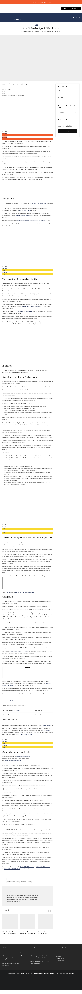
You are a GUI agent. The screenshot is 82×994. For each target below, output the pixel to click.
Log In (64, 8)
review (40, 878)
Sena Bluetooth (16, 710)
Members (16, 19)
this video (8, 592)
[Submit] (22, 84)
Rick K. (32, 25)
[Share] (9, 84)
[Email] (26, 84)
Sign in (60, 90)
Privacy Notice (60, 958)
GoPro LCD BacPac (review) (22, 215)
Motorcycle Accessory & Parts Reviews (27, 878)
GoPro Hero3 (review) (25, 210)
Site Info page (46, 730)
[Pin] (17, 84)
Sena (37, 25)
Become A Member (74, 8)
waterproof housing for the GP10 (24, 311)
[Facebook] (71, 17)
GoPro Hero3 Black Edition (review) (34, 544)
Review (15, 669)
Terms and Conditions (46, 725)
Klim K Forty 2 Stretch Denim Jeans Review (9, 932)
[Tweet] (13, 84)
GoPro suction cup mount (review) (30, 306)
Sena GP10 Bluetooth (26, 881)
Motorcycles (24, 15)
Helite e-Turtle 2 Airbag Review (43, 932)
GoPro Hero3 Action (12, 878)
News (15, 15)
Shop (57, 962)
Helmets (33, 15)
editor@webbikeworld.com (23, 756)
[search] (75, 112)
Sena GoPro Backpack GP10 (13, 881)
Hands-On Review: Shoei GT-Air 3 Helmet (27, 932)
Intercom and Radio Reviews (10, 701)
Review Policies (60, 960)
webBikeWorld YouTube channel (24, 592)
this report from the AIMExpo (39, 203)
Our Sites (58, 956)
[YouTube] (73, 17)
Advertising (59, 951)
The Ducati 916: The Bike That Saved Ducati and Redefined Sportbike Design (32, 673)
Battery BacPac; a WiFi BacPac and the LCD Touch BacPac (32, 220)
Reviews (41, 15)
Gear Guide (50, 15)
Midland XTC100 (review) (27, 866)
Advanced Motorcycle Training (19, 651)
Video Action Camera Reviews (11, 699)
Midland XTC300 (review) (43, 866)
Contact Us (59, 954)
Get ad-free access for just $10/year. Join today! (41, 2)
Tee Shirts (60, 15)
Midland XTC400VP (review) (12, 868)
